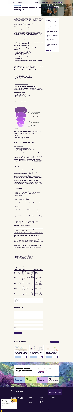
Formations (30, 399)
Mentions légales (50, 409)
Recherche (55, 0)
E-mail (15, 323)
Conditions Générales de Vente (58, 409)
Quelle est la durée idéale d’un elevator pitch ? (52, 32)
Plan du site (46, 409)
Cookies (54, 409)
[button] (2, 411)
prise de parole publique (27, 78)
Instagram (41, 400)
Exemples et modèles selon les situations (51, 40)
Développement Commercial (17, 5)
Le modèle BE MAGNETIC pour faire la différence (52, 45)
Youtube (41, 401)
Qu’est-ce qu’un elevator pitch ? (51, 21)
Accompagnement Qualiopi (32, 400)
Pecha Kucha (15, 283)
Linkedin (41, 398)
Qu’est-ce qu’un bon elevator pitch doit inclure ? (52, 36)
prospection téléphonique (23, 138)
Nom (14, 320)
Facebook (41, 399)
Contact (60, 2)
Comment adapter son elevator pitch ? (52, 37)
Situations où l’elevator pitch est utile (52, 28)
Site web (15, 327)
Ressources (30, 402)
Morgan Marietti (20, 300)
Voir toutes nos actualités (55, 341)
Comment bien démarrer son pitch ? (52, 33)
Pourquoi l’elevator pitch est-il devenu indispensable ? (52, 26)
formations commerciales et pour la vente (23, 45)
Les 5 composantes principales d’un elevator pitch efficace (52, 24)
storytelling (36, 284)
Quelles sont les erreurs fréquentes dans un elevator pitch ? (52, 42)
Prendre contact (41, 372)
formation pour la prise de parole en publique (21, 84)
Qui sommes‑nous (31, 404)
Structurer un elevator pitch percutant (52, 29)
